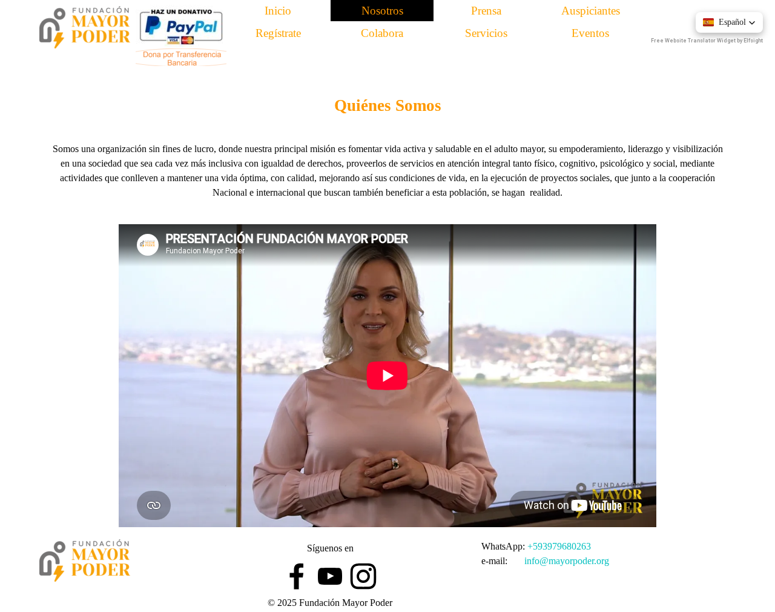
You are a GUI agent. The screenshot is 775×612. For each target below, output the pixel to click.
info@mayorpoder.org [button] (566, 561)
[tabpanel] (387, 98)
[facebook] (297, 576)
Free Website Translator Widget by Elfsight (707, 41)
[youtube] (330, 576)
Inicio (278, 10)
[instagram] (363, 576)
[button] (729, 22)
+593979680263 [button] (559, 546)
